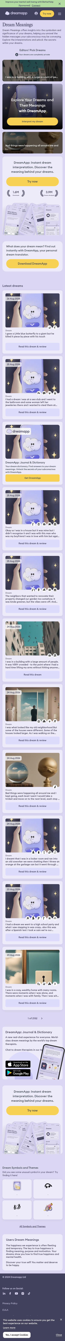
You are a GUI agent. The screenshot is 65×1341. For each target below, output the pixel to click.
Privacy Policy (9, 1303)
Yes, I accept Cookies (16, 1334)
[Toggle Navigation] (60, 14)
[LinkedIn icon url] (4, 1293)
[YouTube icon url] (16, 1293)
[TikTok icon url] (29, 1293)
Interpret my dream (32, 121)
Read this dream (32, 674)
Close (59, 1334)
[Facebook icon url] (10, 1293)
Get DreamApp (32, 478)
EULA (5, 1309)
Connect (36, 5)
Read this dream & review (32, 346)
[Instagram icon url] (22, 1293)
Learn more (9, 1327)
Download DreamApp (32, 264)
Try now (47, 13)
